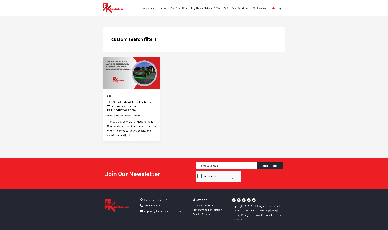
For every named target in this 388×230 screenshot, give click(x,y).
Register (262, 8)
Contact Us (251, 210)
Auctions (148, 8)
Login (279, 8)
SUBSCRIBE (270, 166)
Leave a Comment (115, 115)
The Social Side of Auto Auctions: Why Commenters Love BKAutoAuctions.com (129, 106)
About (164, 8)
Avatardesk (242, 219)
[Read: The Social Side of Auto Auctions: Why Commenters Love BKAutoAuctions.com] (131, 73)
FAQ (226, 8)
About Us (237, 210)
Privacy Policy (240, 215)
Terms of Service (260, 215)
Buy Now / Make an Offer (205, 8)
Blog (109, 95)
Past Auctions (239, 8)
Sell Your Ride (179, 8)
